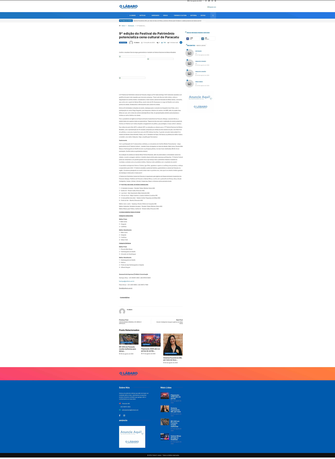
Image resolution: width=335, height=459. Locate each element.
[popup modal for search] (213, 15)
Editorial (193, 15)
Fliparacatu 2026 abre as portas (176, 396)
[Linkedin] (215, 1)
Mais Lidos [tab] (201, 45)
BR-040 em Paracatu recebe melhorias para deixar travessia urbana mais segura (155, 20)
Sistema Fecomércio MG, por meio (176, 410)
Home (123, 25)
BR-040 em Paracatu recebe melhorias (175, 423)
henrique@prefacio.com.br (126, 281)
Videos (165, 15)
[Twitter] (209, 1)
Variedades (155, 15)
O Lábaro (132, 15)
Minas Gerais (199, 81)
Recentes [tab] (191, 45)
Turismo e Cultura (180, 15)
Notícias (142, 15)
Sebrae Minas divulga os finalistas (176, 437)
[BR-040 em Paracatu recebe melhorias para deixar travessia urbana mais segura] (165, 421)
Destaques (131, 25)
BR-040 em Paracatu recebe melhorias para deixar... (171, 349)
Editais (203, 15)
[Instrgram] (212, 1)
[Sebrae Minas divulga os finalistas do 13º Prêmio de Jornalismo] (165, 436)
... (196, 53)
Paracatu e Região (148, 353)
